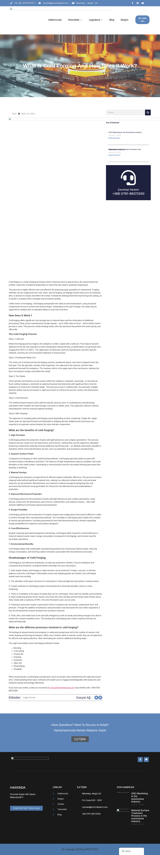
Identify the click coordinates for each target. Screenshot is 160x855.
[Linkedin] (138, 3)
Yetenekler (74, 19)
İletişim (124, 19)
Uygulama (94, 19)
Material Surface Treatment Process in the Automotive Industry (124, 149)
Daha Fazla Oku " (114, 138)
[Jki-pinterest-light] (148, 3)
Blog (111, 19)
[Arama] (148, 112)
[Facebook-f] (140, 759)
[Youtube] (143, 3)
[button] (96, 698)
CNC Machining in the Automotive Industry (125, 132)
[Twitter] (146, 759)
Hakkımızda (55, 19)
